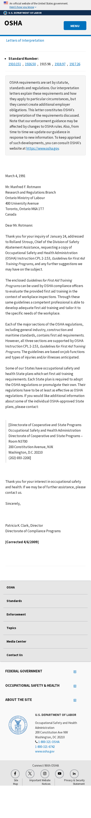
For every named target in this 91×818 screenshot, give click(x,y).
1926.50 (30, 64)
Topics (11, 628)
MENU (75, 26)
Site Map (15, 782)
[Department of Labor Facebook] (15, 773)
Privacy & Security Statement (74, 782)
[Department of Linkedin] (74, 773)
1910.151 (14, 64)
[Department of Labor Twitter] (30, 773)
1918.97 (60, 64)
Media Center (16, 641)
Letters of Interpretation (25, 40)
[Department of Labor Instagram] (44, 773)
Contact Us (15, 655)
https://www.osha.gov (42, 148)
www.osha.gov (44, 751)
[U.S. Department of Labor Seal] (18, 724)
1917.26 (74, 64)
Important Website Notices (39, 782)
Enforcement (16, 614)
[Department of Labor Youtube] (59, 773)
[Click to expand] (45, 5)
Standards (14, 601)
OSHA (13, 22)
